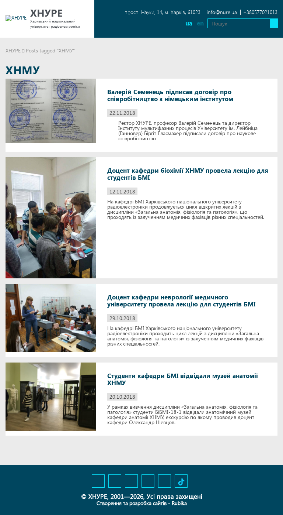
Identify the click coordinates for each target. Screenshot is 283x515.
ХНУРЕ (13, 50)
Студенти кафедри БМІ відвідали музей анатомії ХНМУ (182, 379)
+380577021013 (260, 12)
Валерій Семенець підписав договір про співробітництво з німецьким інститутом (170, 95)
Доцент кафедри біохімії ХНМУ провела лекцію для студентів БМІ (187, 174)
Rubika (179, 503)
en (200, 23)
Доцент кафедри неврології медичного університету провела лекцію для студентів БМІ (181, 300)
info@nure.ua (222, 12)
